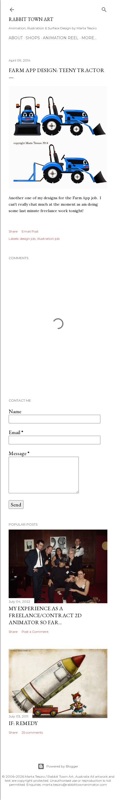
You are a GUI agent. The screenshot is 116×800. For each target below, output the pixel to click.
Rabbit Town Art (31, 19)
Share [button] (13, 231)
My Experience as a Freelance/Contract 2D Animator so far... (45, 615)
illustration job (48, 239)
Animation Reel (61, 37)
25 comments (32, 732)
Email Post (30, 231)
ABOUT (16, 37)
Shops (33, 37)
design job (28, 239)
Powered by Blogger (62, 766)
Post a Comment (35, 632)
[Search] (104, 8)
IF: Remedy (23, 723)
